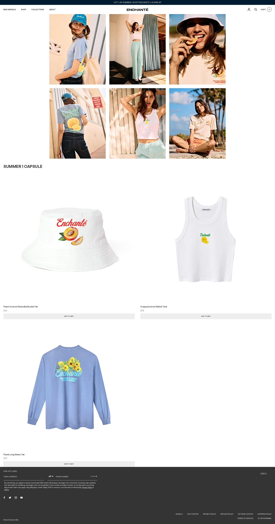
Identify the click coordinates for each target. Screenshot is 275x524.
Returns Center (245, 514)
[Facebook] (4, 497)
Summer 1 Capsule (22, 166)
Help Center (193, 514)
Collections (37, 9)
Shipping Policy (265, 514)
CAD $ (263, 473)
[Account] (249, 9)
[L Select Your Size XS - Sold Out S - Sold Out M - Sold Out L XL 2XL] (204, 316)
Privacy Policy (209, 514)
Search (179, 514)
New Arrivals (9, 9)
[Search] (255, 9)
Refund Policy (227, 514)
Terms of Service (245, 518)
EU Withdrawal (265, 518)
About (52, 9)
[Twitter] (10, 497)
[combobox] (50, 476)
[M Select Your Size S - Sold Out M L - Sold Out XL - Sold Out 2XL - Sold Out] (67, 464)
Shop (23, 9)
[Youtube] (21, 497)
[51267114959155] (67, 316)
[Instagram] (16, 497)
